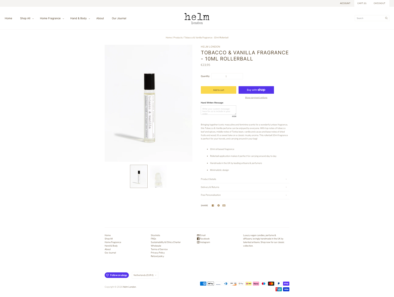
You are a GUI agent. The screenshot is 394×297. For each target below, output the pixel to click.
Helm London (210, 46)
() (362, 3)
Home (8, 18)
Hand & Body (78, 18)
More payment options (256, 97)
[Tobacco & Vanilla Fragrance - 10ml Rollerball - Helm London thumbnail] (139, 176)
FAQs (153, 238)
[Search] (386, 18)
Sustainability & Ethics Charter (166, 242)
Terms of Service (159, 249)
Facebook (204, 238)
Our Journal (119, 18)
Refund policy (157, 256)
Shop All (25, 18)
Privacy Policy (158, 252)
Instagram (204, 242)
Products (178, 37)
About (100, 18)
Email (202, 235)
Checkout (379, 3)
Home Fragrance (50, 18)
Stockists (155, 235)
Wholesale (156, 245)
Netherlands (144, 275)
